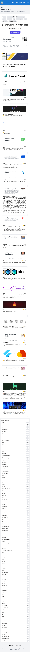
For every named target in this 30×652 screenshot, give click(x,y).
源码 (24, 2)
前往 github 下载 (15, 32)
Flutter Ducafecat (15, 645)
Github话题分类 (5, 9)
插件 (17, 2)
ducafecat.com (4, 648)
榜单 (20, 2)
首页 (2, 7)
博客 (28, 2)
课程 (13, 2)
